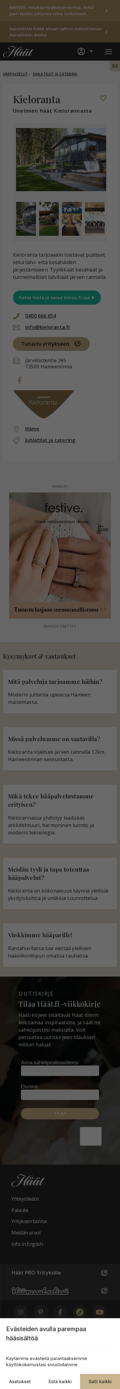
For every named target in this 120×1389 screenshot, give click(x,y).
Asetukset (20, 1381)
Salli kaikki (100, 1381)
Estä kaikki (60, 1381)
